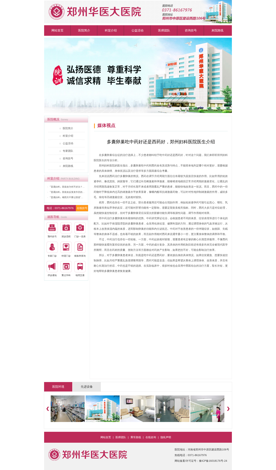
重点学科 (66, 275)
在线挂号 (82, 208)
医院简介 (84, 30)
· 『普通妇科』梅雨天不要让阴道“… (65, 197)
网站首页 (57, 30)
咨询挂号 (191, 30)
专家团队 (68, 150)
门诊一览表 (80, 236)
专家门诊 (52, 256)
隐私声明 (166, 437)
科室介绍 (111, 30)
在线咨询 (151, 437)
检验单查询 (80, 256)
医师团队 (164, 30)
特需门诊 (66, 256)
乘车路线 (135, 437)
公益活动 (137, 30)
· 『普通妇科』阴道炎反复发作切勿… (66, 192)
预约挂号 (52, 236)
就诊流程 (66, 236)
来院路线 (217, 30)
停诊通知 (52, 275)
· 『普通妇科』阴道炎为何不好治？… (66, 186)
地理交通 (79, 275)
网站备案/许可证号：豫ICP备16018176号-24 (201, 460)
